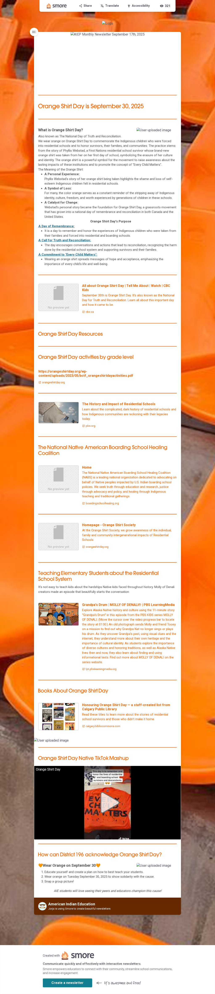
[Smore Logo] (57, 6)
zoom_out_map (172, 132)
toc (34, 31)
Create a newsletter (67, 983)
